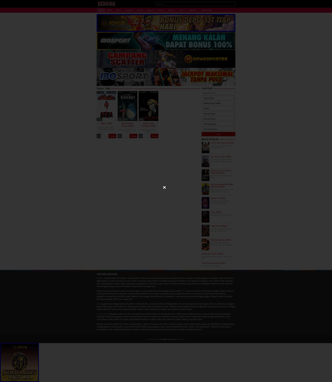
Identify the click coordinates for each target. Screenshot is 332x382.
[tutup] (164, 187)
